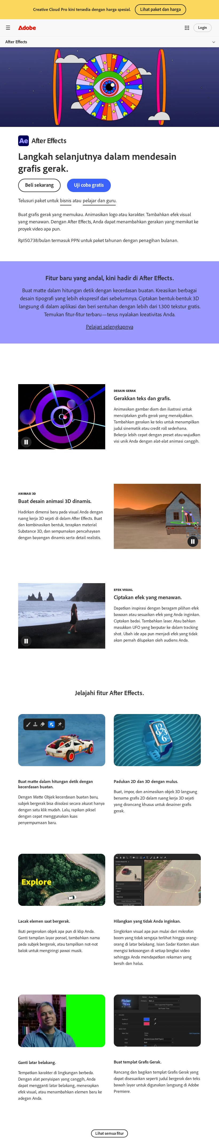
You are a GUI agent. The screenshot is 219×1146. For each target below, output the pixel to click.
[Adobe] (27, 27)
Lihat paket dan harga (160, 9)
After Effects (16, 41)
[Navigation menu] (8, 27)
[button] (187, 28)
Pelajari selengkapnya (109, 326)
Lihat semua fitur (109, 1133)
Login (202, 27)
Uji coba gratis (89, 185)
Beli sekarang (39, 185)
